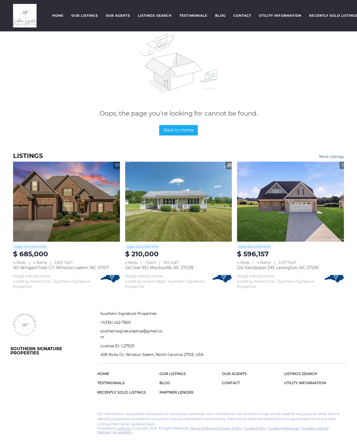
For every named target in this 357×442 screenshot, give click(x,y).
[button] (25, 15)
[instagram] (25, 415)
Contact (242, 16)
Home (58, 16)
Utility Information (280, 16)
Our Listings (84, 16)
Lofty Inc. (124, 428)
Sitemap (103, 432)
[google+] (35, 415)
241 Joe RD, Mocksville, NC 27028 (159, 267)
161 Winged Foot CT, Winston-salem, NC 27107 (61, 267)
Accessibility (122, 432)
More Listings (331, 156)
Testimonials (193, 16)
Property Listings (315, 428)
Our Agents (118, 16)
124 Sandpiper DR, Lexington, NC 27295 (278, 267)
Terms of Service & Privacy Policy (216, 428)
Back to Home (179, 130)
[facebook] (14, 415)
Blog (220, 16)
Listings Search (155, 16)
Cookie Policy (255, 428)
